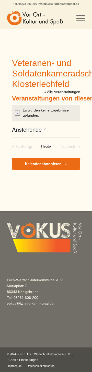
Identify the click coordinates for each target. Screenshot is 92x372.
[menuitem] (78, 18)
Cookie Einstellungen (23, 360)
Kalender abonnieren (43, 163)
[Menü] (78, 18)
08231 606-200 (28, 3)
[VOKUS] (38, 18)
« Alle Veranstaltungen (62, 92)
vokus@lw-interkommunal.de (59, 3)
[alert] (46, 113)
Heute (46, 146)
